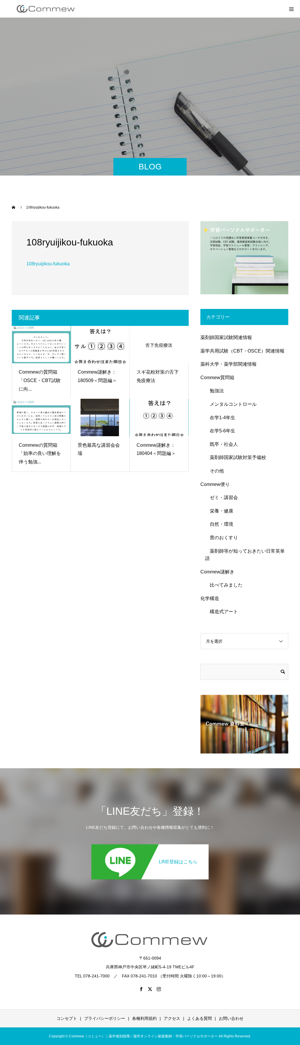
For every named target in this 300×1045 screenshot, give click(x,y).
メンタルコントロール (231, 404)
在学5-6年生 (220, 430)
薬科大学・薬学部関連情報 (228, 364)
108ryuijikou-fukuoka (48, 263)
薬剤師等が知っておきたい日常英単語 (245, 555)
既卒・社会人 (221, 444)
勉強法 (214, 390)
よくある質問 (199, 1018)
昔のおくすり (221, 537)
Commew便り (215, 484)
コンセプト (67, 1018)
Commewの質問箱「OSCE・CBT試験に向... (40, 380)
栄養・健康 (219, 510)
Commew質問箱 (217, 377)
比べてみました (224, 584)
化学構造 (209, 598)
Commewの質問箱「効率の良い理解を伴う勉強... (40, 454)
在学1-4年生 (220, 417)
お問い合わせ (231, 1018)
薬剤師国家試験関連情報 (226, 337)
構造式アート (221, 611)
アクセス (172, 1018)
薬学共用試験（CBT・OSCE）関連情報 (242, 350)
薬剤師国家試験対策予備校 (235, 457)
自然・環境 (219, 524)
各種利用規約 (144, 1018)
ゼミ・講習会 (221, 497)
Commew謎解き (217, 571)
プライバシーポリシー (104, 1018)
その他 (214, 470)
